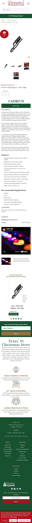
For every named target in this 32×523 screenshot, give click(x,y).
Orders (16, 469)
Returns (22, 447)
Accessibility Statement (22, 460)
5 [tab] (21, 318)
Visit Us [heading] (16, 422)
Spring (15, 16)
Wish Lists (16, 473)
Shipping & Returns (8, 220)
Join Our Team (22, 458)
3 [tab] (16, 318)
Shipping (22, 445)
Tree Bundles (8, 447)
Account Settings (16, 475)
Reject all (13, 520)
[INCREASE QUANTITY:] (8, 94)
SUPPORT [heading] (22, 442)
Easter (20, 16)
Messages (16, 471)
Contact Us (22, 456)
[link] (12, 489)
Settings (4, 520)
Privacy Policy (22, 451)
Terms (22, 453)
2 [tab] (13, 318)
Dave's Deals (7, 453)
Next (24, 297)
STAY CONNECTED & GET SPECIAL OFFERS (16, 494)
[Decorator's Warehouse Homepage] (16, 484)
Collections (8, 445)
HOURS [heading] (16, 430)
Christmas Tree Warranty (22, 449)
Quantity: (5, 91)
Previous (7, 297)
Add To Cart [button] (14, 314)
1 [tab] (11, 318)
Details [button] (4, 217)
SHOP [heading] (8, 442)
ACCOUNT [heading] (16, 466)
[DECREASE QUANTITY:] (3, 94)
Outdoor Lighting (7, 449)
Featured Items (7, 451)
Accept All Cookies (24, 520)
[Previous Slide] (2, 15)
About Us (7, 456)
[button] (3, 3)
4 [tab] (18, 318)
